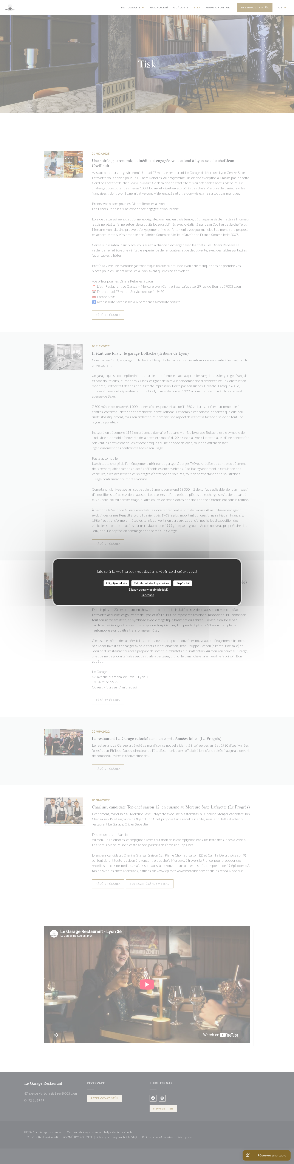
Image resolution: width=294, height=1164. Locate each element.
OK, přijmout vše (116, 583)
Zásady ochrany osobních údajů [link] (148, 589)
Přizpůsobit (183, 583)
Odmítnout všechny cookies (151, 583)
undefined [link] (148, 594)
